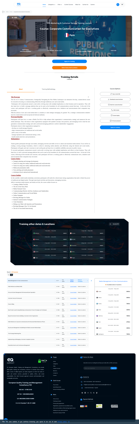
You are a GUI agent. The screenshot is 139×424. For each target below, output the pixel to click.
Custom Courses (68, 4)
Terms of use (56, 399)
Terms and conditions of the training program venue (64, 408)
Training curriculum (57, 401)
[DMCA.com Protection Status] (42, 361)
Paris (11, 11)
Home (44, 4)
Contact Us (85, 4)
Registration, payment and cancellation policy (63, 406)
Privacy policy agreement (58, 403)
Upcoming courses (57, 387)
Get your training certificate (59, 389)
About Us (77, 4)
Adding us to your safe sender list (60, 410)
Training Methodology (48, 89)
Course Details (72, 280)
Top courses (55, 385)
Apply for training (115, 127)
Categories (51, 4)
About (21, 89)
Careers (93, 4)
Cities (59, 4)
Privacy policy (62, 422)
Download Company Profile (59, 413)
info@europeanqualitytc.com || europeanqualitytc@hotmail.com (97, 385)
